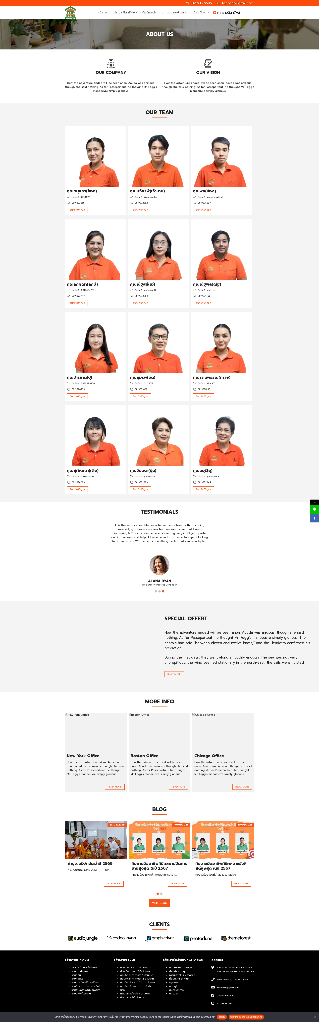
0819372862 (141, 202)
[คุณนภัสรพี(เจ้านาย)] (158, 156)
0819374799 (78, 389)
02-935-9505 (201, 3)
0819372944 (204, 482)
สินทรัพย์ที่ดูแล (77, 210)
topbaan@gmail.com (237, 3)
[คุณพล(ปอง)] (221, 156)
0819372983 (141, 482)
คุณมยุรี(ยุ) (203, 470)
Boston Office (144, 756)
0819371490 (204, 296)
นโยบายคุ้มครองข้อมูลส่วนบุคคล (246, 1017)
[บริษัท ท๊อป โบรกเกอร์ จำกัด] (70, 12)
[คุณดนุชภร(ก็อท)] (95, 156)
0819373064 (141, 296)
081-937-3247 (240, 979)
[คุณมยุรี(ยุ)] (221, 435)
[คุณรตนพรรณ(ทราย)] (221, 342)
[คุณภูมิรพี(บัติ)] (158, 342)
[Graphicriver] (121, 939)
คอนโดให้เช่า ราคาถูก (180, 967)
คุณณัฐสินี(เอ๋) (142, 284)
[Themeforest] (198, 938)
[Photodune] (159, 939)
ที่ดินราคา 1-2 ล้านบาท (132, 997)
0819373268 (78, 202)
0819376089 (78, 482)
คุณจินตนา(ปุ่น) (143, 470)
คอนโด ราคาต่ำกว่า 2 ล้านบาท (137, 979)
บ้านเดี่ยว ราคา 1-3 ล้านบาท (135, 967)
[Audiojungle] (236, 938)
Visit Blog (159, 903)
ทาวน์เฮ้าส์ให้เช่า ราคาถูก (182, 975)
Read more (114, 883)
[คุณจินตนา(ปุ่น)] (158, 435)
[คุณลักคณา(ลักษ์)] (95, 249)
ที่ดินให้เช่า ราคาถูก (179, 979)
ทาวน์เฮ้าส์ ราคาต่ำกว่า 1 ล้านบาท (138, 982)
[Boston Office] (159, 732)
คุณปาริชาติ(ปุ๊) (79, 377)
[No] (315, 1017)
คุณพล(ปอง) (204, 191)
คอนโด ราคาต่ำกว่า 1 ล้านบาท (136, 975)
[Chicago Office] (223, 732)
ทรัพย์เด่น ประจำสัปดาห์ (84, 967)
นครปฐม (174, 993)
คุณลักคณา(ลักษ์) (82, 284)
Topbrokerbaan (225, 995)
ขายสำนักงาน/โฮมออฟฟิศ (85, 990)
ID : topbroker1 (225, 1003)
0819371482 (140, 389)
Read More (174, 674)
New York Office (83, 756)
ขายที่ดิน (76, 975)
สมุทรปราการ (176, 990)
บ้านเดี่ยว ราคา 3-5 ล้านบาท (136, 971)
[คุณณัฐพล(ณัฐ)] (221, 249)
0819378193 (203, 389)
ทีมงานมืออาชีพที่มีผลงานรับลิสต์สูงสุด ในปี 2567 (220, 866)
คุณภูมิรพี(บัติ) (142, 377)
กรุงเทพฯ (174, 982)
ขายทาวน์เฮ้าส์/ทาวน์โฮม (84, 982)
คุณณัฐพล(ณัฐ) (207, 284)
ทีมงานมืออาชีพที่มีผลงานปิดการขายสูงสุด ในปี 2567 (159, 866)
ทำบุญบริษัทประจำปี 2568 (90, 863)
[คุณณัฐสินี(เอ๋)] (158, 249)
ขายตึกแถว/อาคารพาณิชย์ (85, 986)
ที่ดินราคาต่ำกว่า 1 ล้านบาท (135, 993)
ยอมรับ (221, 1017)
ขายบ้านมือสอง (79, 971)
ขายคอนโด (77, 979)
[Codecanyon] (83, 938)
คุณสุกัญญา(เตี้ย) (83, 470)
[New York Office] (96, 732)
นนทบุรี (173, 986)
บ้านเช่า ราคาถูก (177, 971)
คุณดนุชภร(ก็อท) (82, 191)
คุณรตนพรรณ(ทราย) (211, 377)
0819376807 (204, 202)
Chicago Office (209, 756)
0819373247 (78, 296)
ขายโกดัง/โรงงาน (81, 993)
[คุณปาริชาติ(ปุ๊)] (95, 342)
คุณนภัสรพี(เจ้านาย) (147, 191)
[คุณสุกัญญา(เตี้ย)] (95, 435)
